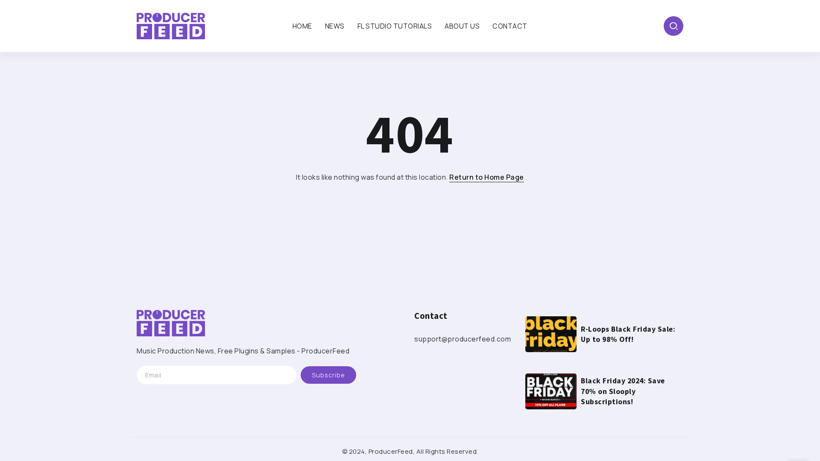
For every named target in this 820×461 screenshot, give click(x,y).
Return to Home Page (486, 177)
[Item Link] (551, 334)
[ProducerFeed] (171, 25)
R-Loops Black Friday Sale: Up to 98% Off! (628, 334)
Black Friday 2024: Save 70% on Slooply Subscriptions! (623, 391)
